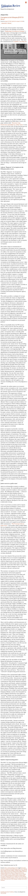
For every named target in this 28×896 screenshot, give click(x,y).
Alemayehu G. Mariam (6, 23)
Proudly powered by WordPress (7, 891)
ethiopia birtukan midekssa (8, 870)
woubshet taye (21, 879)
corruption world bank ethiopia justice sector (13, 869)
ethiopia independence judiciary (7, 872)
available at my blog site (20, 41)
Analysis (9, 867)
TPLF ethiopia (14, 879)
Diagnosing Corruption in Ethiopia (14, 31)
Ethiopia (13, 867)
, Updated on (14, 21)
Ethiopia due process (7, 871)
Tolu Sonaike (3, 893)
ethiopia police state (10, 876)
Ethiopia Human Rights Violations (20, 871)
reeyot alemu (21, 877)
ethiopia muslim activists (17, 874)
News (16, 867)
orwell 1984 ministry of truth (12, 877)
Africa (6, 867)
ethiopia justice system (19, 872)
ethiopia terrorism (18, 876)
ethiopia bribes (18, 870)
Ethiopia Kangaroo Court (6, 874)
